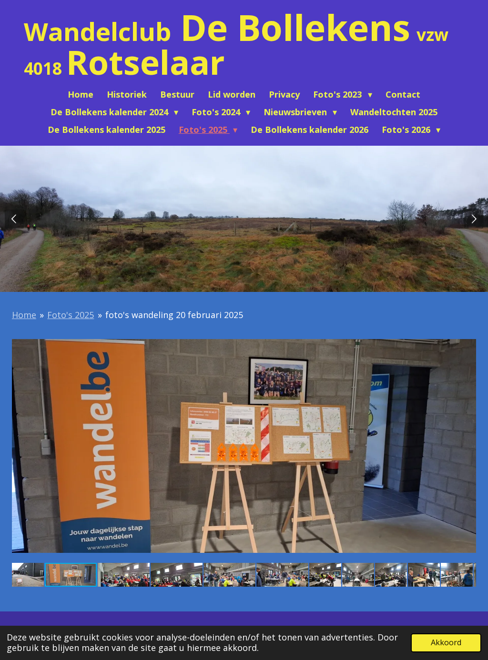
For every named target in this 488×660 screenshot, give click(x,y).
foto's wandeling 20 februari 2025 (174, 314)
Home (24, 314)
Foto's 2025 (70, 314)
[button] (467, 338)
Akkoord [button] (446, 642)
